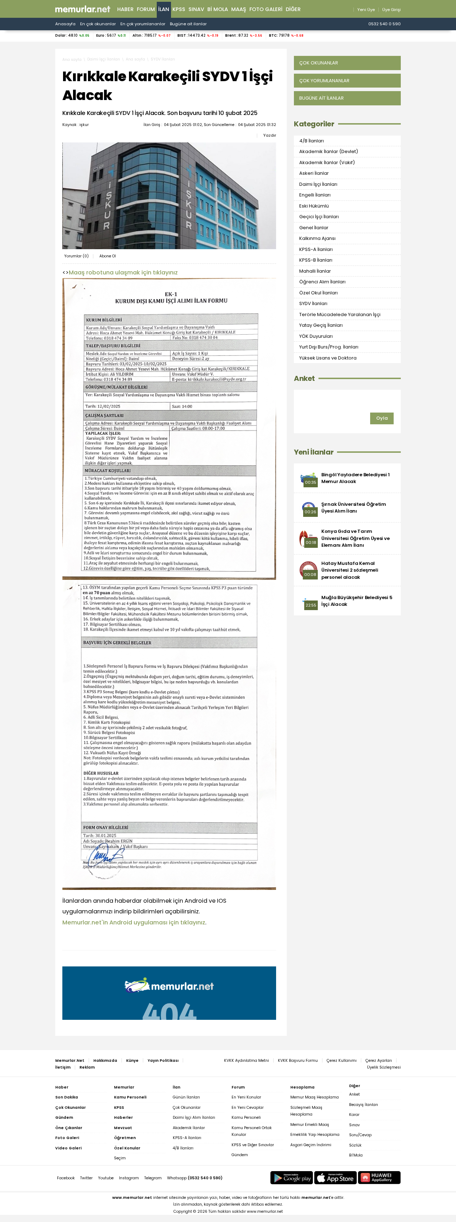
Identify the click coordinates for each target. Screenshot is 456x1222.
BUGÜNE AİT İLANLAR (321, 98)
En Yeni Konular (246, 1097)
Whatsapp (195, 1178)
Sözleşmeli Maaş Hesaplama (306, 1111)
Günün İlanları (186, 1097)
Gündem (240, 1155)
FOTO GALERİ (266, 9)
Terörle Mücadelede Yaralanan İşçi (339, 314)
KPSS (178, 9)
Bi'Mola (356, 1155)
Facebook (66, 1178)
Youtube (106, 1178)
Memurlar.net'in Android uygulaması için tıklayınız (133, 922)
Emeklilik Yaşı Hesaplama (315, 1134)
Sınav (196, 9)
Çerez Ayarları (379, 1060)
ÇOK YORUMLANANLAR (324, 80)
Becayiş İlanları (363, 1104)
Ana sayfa (72, 59)
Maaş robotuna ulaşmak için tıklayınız (123, 272)
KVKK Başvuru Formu (298, 1060)
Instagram (129, 1178)
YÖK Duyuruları (316, 336)
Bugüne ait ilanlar (188, 24)
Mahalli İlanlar (315, 271)
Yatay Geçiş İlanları (321, 325)
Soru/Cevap (360, 1135)
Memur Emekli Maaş (309, 1124)
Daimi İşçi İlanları (103, 59)
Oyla (382, 418)
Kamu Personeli (246, 1117)
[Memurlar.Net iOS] (335, 1177)
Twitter (86, 1178)
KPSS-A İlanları (316, 249)
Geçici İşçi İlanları (319, 216)
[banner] (82, 8)
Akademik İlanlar (189, 1128)
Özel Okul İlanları (318, 292)
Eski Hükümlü (314, 206)
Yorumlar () (76, 256)
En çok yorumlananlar (142, 24)
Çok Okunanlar (187, 1107)
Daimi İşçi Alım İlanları (194, 1117)
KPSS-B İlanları (315, 260)
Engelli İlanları (315, 195)
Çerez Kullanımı (342, 1060)
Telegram (153, 1178)
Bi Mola (217, 9)
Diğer (293, 9)
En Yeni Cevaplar (248, 1107)
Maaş (238, 9)
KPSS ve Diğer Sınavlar (253, 1145)
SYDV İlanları (163, 59)
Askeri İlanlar (314, 173)
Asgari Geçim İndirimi (310, 1145)
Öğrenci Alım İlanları (322, 281)
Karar (354, 1114)
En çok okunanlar (98, 24)
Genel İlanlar (313, 227)
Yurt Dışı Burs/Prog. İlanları (328, 346)
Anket (304, 378)
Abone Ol (107, 256)
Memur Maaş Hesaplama (314, 1097)
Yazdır (269, 135)
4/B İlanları (311, 140)
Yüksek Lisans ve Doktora (328, 358)
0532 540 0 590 (384, 24)
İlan (163, 9)
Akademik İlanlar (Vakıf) (327, 162)
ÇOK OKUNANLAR (318, 62)
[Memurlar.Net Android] (291, 1177)
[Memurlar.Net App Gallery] (379, 1177)
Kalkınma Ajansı (317, 238)
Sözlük (355, 1145)
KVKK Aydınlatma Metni (246, 1060)
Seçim (120, 1158)
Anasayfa (65, 24)
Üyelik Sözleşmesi (384, 1067)
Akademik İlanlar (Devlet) (328, 151)
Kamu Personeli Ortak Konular (252, 1131)
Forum (146, 9)
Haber (125, 9)
